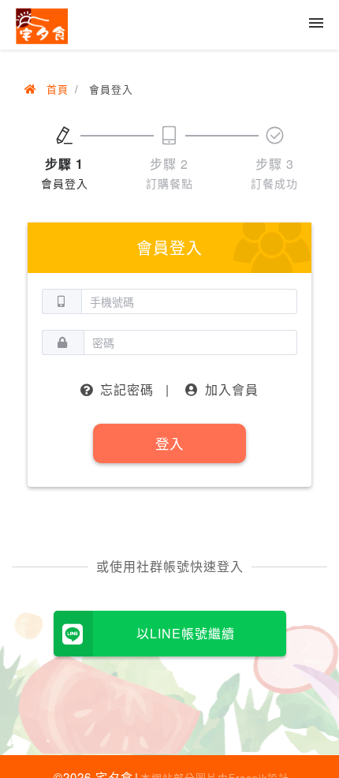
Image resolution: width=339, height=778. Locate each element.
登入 (169, 443)
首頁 (56, 88)
